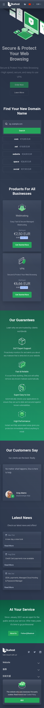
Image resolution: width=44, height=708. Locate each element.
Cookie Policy (31, 694)
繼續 (22, 700)
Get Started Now (22, 245)
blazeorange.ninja (23, 496)
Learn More (22, 92)
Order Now (22, 85)
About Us (13, 633)
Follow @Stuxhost (27, 633)
